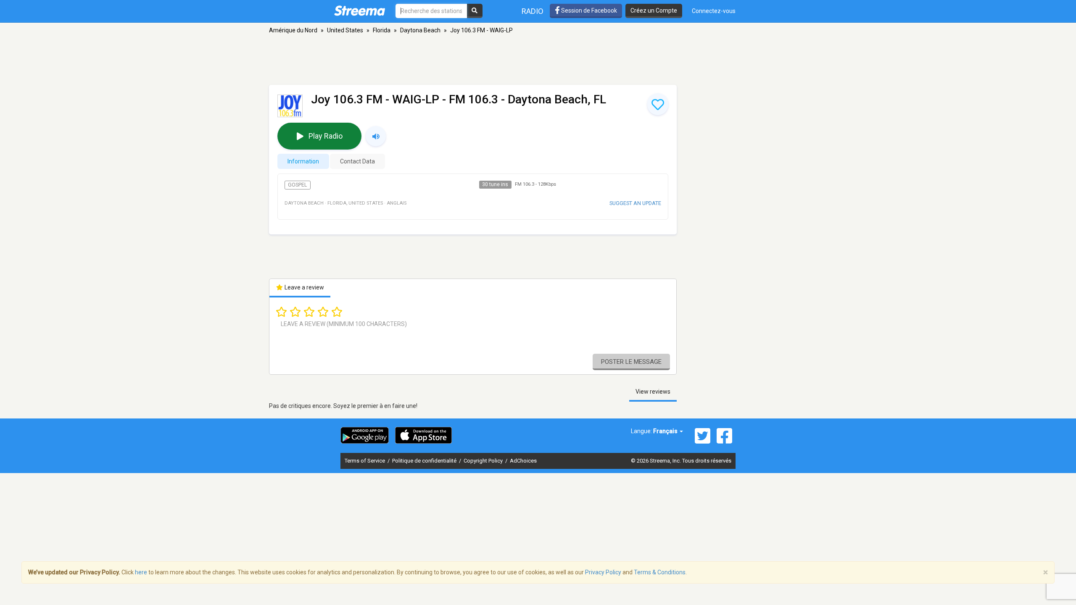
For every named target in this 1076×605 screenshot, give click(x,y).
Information (303, 161)
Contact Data (357, 161)
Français (666, 431)
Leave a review (303, 287)
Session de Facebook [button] (588, 10)
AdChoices (523, 461)
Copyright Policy (484, 461)
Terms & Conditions (660, 572)
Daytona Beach (420, 30)
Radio (532, 11)
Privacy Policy (603, 572)
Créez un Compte (653, 10)
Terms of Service (365, 461)
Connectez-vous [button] (714, 11)
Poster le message (631, 362)
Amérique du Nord (293, 30)
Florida (381, 30)
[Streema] (359, 10)
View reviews (653, 391)
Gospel (297, 185)
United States (345, 30)
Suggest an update (635, 203)
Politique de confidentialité (425, 461)
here (141, 572)
